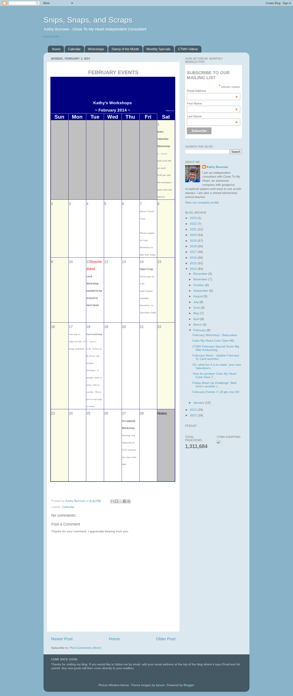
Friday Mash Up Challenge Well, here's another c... (214, 384)
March (198, 324)
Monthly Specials (158, 49)
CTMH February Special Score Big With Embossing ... (215, 348)
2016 (194, 257)
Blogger (189, 685)
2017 (194, 252)
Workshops (96, 49)
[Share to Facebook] (124, 501)
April (196, 319)
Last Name (212, 116)
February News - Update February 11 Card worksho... (215, 357)
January (199, 402)
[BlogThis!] (116, 501)
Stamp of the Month (125, 49)
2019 (194, 240)
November (200, 279)
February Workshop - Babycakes (214, 335)
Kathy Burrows (217, 167)
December (200, 273)
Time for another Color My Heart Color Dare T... (214, 375)
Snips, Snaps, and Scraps (88, 19)
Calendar (74, 49)
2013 (194, 409)
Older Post (165, 639)
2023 (194, 218)
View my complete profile (202, 202)
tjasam (160, 685)
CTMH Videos (188, 49)
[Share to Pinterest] (129, 501)
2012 (194, 415)
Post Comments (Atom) (85, 647)
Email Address (212, 90)
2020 (194, 235)
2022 (194, 223)
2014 (194, 268)
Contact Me (51, 36)
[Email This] (112, 501)
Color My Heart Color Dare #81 (213, 340)
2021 (194, 229)
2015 (194, 263)
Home (56, 49)
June (197, 307)
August (198, 296)
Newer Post (61, 639)
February (200, 330)
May (196, 313)
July (196, 302)
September (201, 290)
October (199, 285)
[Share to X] (120, 501)
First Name (212, 103)
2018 (194, 246)
